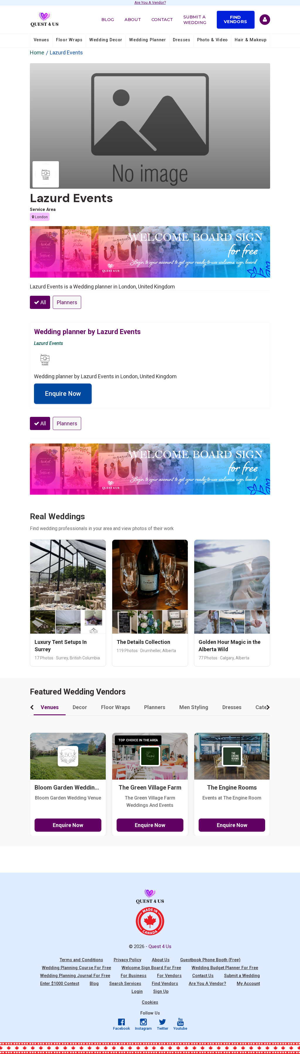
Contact (162, 19)
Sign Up (160, 991)
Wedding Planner (147, 39)
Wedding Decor (105, 39)
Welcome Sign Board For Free (151, 967)
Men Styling (193, 707)
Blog (107, 19)
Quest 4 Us (160, 946)
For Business (133, 975)
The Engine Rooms (232, 787)
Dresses (181, 39)
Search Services (125, 983)
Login (137, 991)
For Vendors (169, 975)
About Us (161, 959)
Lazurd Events (71, 198)
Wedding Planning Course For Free (76, 967)
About (133, 19)
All (42, 302)
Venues (41, 39)
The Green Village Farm (150, 787)
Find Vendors (235, 19)
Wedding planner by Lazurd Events (87, 332)
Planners (67, 302)
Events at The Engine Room (231, 798)
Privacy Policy (127, 959)
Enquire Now (63, 393)
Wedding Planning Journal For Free (75, 975)
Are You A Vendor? (150, 3)
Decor (80, 707)
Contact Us (203, 975)
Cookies (150, 1002)
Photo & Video (212, 39)
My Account (248, 983)
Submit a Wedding (194, 19)
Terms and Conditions (81, 959)
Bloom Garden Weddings (68, 787)
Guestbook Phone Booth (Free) (210, 959)
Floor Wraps (69, 39)
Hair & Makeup (250, 39)
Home (37, 52)
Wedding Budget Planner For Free (225, 967)
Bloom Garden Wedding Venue (68, 798)
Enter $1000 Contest (59, 983)
